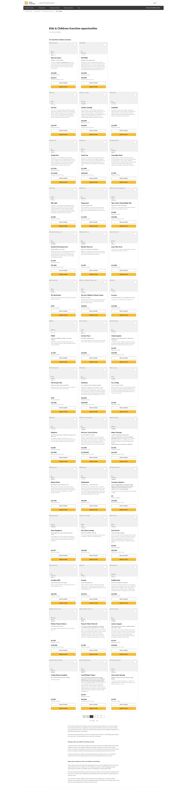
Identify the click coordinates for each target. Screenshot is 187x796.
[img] (35, 7)
